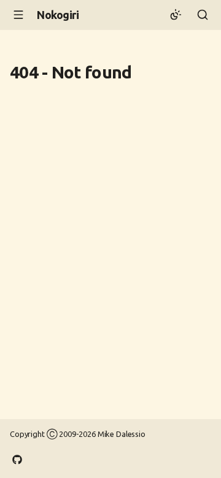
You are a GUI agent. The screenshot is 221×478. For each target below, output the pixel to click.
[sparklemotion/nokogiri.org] (17, 458)
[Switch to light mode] (176, 15)
